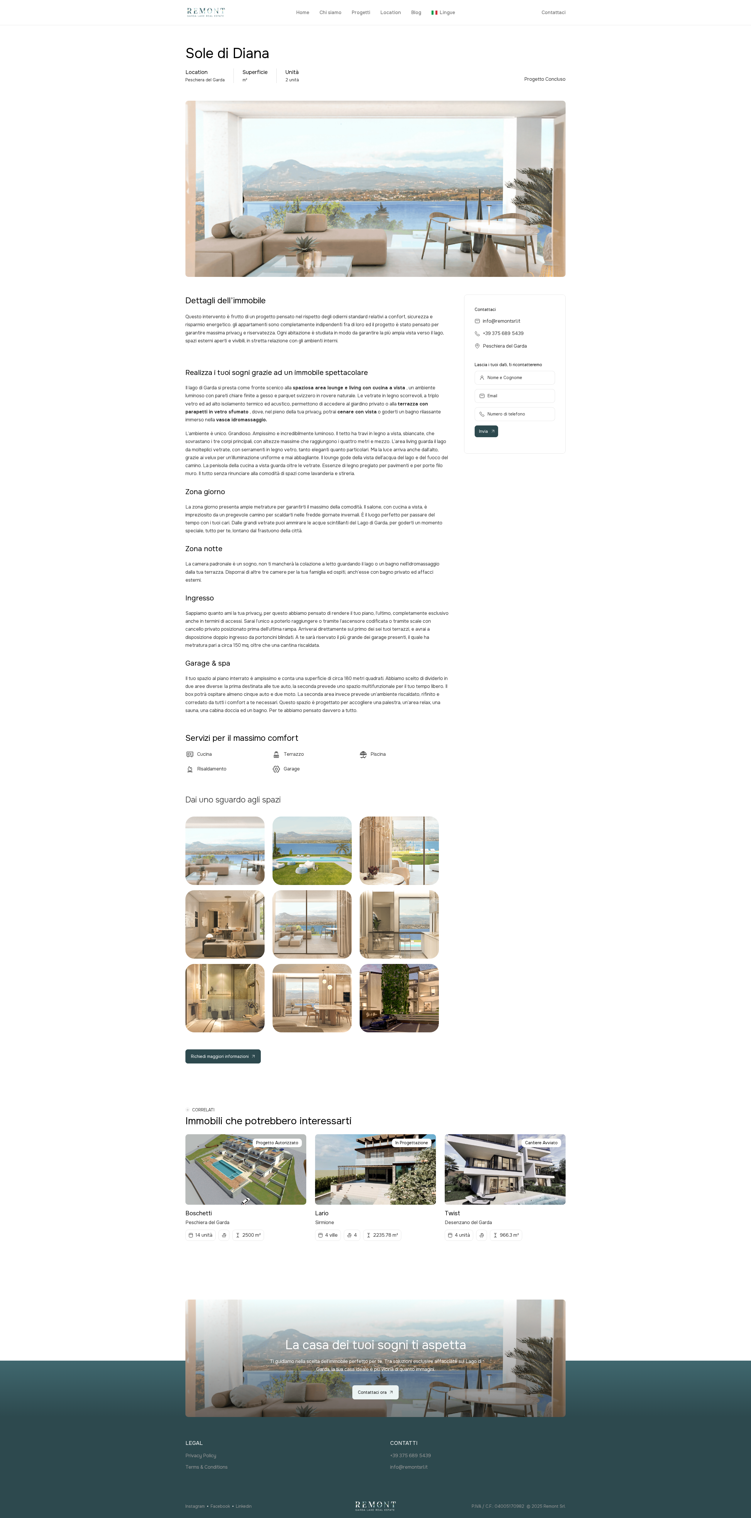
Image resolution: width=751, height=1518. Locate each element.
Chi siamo (330, 12)
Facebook (220, 1506)
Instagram (195, 1506)
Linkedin (244, 1506)
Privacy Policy (200, 1456)
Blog (416, 12)
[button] (443, 12)
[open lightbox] (225, 851)
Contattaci (554, 12)
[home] (238, 12)
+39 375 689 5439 (503, 333)
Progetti (361, 12)
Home (302, 12)
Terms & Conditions (206, 1467)
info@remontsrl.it (501, 321)
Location (390, 12)
